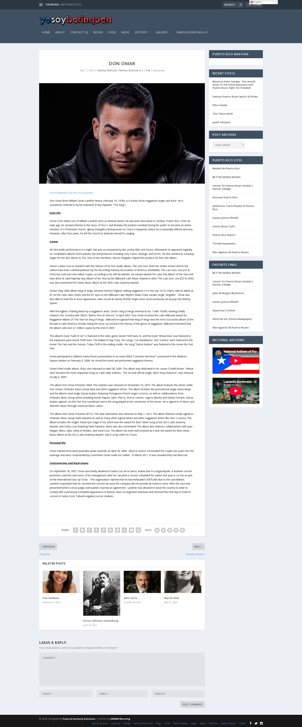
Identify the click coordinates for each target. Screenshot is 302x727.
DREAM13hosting (120, 718)
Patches (213, 723)
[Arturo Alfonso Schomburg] (101, 593)
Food (112, 32)
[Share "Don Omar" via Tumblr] (96, 530)
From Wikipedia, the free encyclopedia (71, 192)
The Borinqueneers (224, 243)
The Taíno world (223, 113)
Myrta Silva (171, 598)
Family (126, 723)
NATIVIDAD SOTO (70, 4)
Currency (115, 723)
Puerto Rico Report (224, 235)
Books (98, 32)
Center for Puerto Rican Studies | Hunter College (233, 187)
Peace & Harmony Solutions (79, 718)
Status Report (228, 723)
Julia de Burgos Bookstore (228, 293)
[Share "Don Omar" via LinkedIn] (110, 530)
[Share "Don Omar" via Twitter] (82, 530)
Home (46, 32)
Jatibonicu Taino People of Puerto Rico (233, 207)
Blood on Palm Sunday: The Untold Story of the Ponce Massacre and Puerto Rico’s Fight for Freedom (234, 84)
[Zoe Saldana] (61, 582)
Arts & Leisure (100, 723)
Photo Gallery (180, 723)
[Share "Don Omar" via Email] (131, 530)
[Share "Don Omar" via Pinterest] (103, 530)
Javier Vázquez (222, 122)
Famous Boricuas (107, 70)
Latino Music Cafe (224, 226)
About (60, 32)
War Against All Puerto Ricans (231, 252)
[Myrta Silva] (182, 582)
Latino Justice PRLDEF (226, 217)
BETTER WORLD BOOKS (226, 177)
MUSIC (125, 32)
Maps (194, 723)
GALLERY (162, 32)
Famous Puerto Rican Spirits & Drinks (235, 96)
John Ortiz (130, 598)
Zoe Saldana (51, 598)
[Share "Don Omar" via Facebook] (75, 530)
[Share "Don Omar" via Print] (138, 530)
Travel (242, 723)
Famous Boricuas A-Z (192, 32)
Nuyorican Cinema (224, 310)
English (257, 2)
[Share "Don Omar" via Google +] (89, 530)
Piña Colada (220, 105)
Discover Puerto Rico (225, 197)
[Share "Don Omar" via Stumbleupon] (124, 530)
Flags (158, 723)
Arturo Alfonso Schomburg (100, 620)
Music (203, 723)
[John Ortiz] (142, 582)
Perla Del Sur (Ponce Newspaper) (232, 319)
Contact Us (79, 32)
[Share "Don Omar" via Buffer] (117, 530)
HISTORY (141, 32)
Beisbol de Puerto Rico (226, 168)
